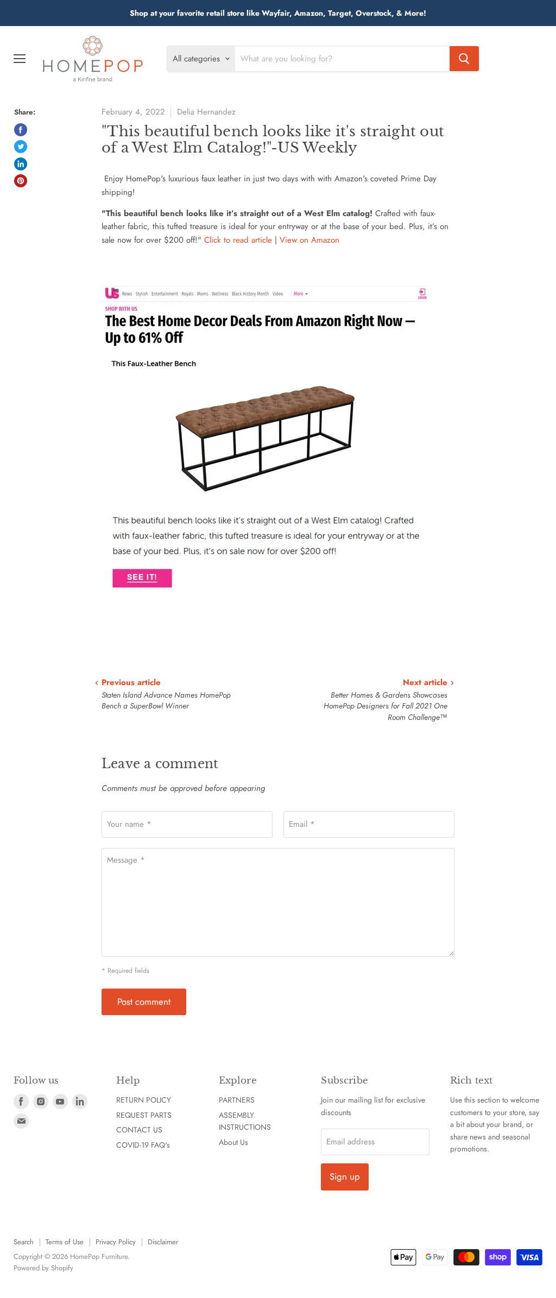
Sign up (345, 1176)
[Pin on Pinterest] (20, 180)
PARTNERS (237, 1099)
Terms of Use (65, 1242)
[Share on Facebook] (20, 129)
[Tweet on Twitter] (20, 146)
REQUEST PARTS (144, 1115)
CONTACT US (139, 1129)
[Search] (464, 58)
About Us (233, 1142)
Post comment (143, 1001)
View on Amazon (309, 240)
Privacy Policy (116, 1242)
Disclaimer (163, 1242)
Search (24, 1242)
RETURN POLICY (143, 1099)
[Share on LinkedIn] (20, 163)
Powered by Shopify (43, 1268)
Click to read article (238, 240)
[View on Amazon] (264, 615)
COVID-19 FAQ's (143, 1144)
